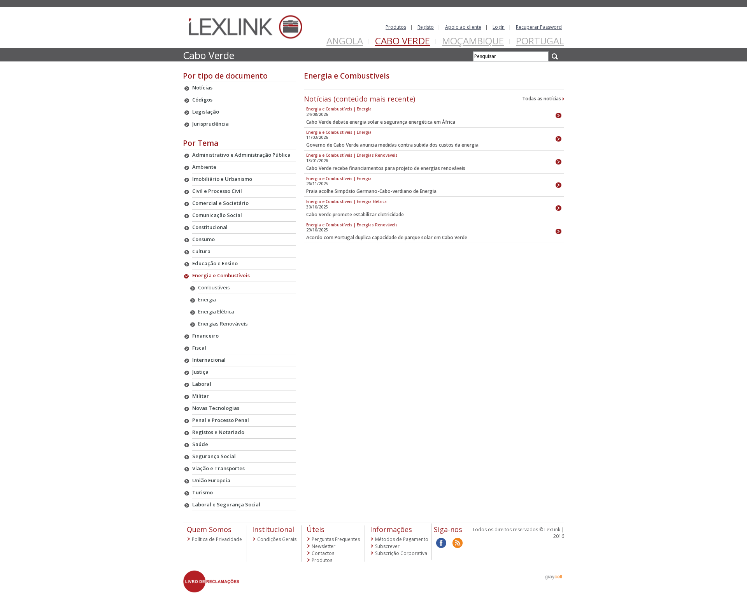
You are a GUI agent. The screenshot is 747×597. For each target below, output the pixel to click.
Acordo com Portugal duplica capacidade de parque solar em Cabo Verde (386, 237)
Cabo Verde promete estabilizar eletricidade (355, 214)
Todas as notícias (542, 98)
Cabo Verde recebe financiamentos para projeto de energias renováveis (385, 168)
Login (499, 27)
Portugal (540, 40)
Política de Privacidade (217, 539)
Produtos (396, 27)
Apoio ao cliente (463, 27)
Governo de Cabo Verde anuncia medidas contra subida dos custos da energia (392, 145)
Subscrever (387, 546)
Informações (391, 529)
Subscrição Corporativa (401, 553)
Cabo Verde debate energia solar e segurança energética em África (380, 122)
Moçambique (473, 40)
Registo (425, 27)
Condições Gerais (276, 539)
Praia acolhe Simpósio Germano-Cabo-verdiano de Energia (371, 191)
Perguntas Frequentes (336, 539)
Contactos (323, 553)
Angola (344, 40)
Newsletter (323, 546)
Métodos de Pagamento (401, 539)
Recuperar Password (539, 27)
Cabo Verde (402, 40)
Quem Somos (209, 529)
